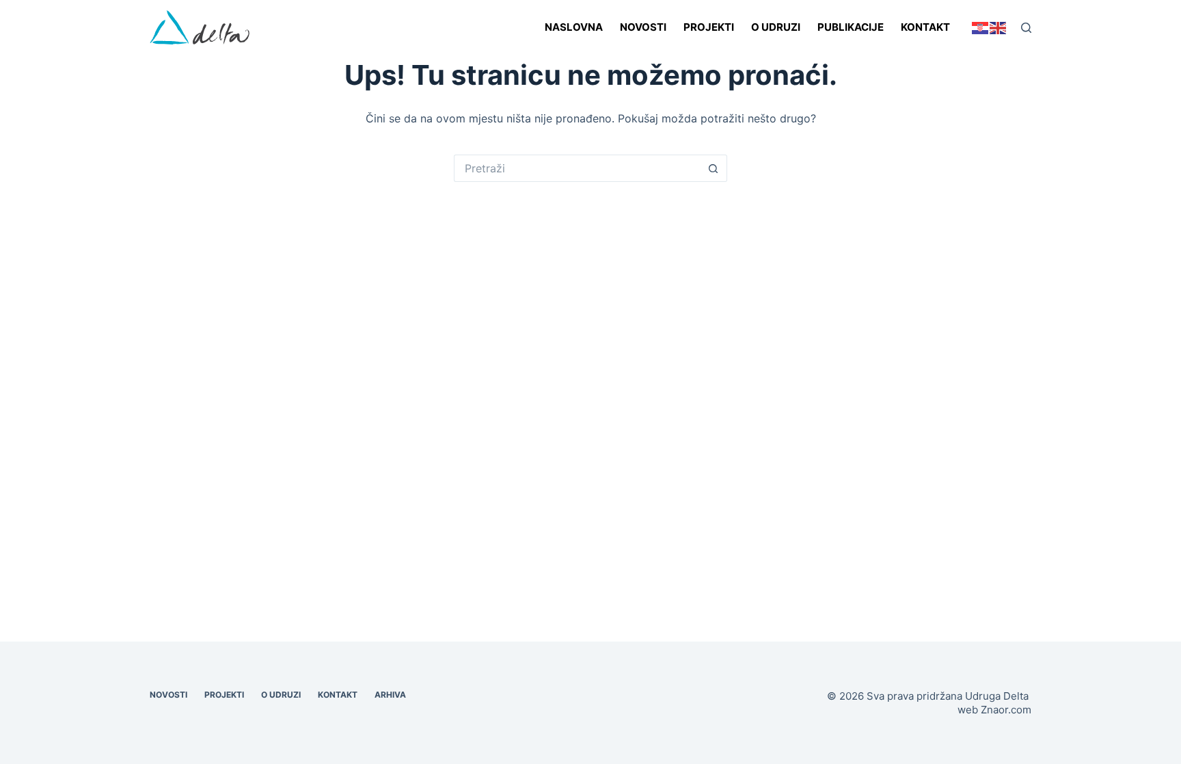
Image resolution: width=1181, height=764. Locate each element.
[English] (998, 27)
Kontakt (925, 27)
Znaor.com (1006, 709)
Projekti (708, 27)
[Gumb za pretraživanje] (713, 168)
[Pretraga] (1026, 28)
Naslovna (574, 27)
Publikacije (850, 27)
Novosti (643, 27)
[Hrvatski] (981, 27)
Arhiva (390, 694)
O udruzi (775, 27)
